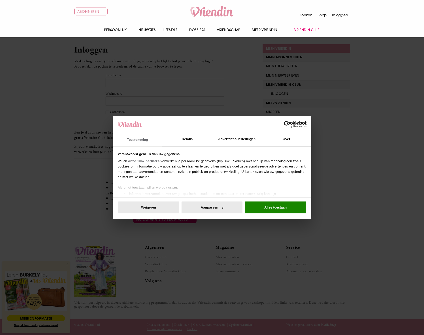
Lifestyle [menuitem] (170, 30)
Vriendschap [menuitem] (228, 30)
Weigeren (148, 207)
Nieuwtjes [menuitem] (147, 30)
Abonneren (88, 11)
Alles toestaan (275, 207)
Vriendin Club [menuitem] (307, 30)
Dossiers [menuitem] (197, 30)
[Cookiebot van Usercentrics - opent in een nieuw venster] (287, 124)
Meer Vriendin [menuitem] (264, 30)
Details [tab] (187, 139)
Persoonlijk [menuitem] (115, 30)
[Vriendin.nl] (212, 11)
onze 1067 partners (143, 161)
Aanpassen (209, 207)
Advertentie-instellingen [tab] (237, 139)
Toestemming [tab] (137, 139)
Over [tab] (286, 139)
